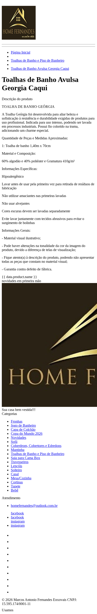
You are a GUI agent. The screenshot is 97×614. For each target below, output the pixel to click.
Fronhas (16, 421)
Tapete (15, 486)
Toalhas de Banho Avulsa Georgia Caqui (40, 68)
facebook (17, 513)
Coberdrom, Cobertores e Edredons (36, 446)
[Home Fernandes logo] (19, 38)
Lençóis (16, 466)
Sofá (14, 442)
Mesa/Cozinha (21, 478)
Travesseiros (19, 462)
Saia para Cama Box (25, 458)
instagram (18, 521)
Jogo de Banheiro (23, 425)
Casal (15, 474)
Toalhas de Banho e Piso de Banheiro (37, 60)
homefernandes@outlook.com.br (34, 506)
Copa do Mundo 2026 (26, 433)
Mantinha (17, 450)
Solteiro (16, 470)
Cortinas (17, 482)
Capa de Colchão (23, 429)
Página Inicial (20, 52)
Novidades (18, 438)
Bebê (14, 490)
